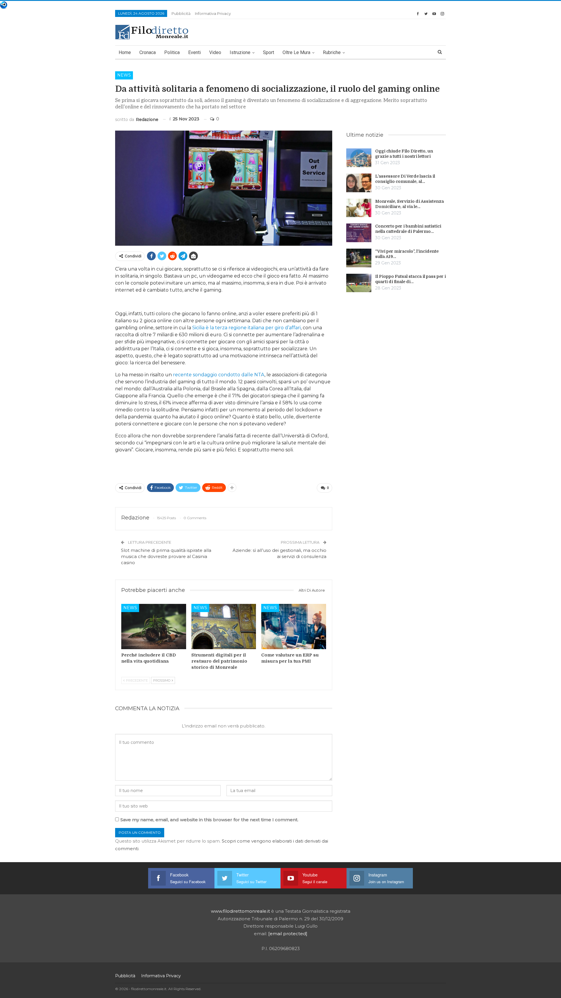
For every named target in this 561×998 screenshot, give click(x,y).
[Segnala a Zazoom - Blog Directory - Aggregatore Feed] (3, 4)
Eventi (194, 52)
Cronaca (147, 52)
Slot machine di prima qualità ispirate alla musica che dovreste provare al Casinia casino (166, 556)
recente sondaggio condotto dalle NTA (218, 374)
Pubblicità (181, 13)
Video (215, 52)
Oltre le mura (296, 52)
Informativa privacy (213, 13)
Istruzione (240, 52)
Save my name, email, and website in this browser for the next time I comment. (209, 819)
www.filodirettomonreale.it (240, 911)
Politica (172, 52)
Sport (268, 52)
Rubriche (332, 52)
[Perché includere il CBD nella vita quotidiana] (153, 626)
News (124, 75)
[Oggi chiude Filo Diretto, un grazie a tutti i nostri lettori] (358, 157)
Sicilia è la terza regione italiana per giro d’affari (246, 327)
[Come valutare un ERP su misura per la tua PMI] (293, 626)
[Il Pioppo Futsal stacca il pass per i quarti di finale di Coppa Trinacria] (358, 283)
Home (125, 52)
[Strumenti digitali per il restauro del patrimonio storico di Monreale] (223, 626)
